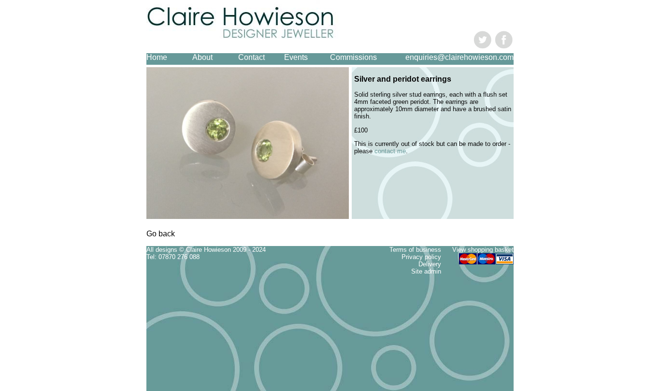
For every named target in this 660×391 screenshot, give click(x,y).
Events (296, 57)
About (202, 57)
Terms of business (415, 249)
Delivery (429, 264)
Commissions (353, 57)
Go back (160, 234)
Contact (251, 57)
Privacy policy (421, 257)
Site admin (426, 271)
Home (156, 57)
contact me (390, 151)
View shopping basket (483, 249)
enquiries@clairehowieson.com (459, 57)
